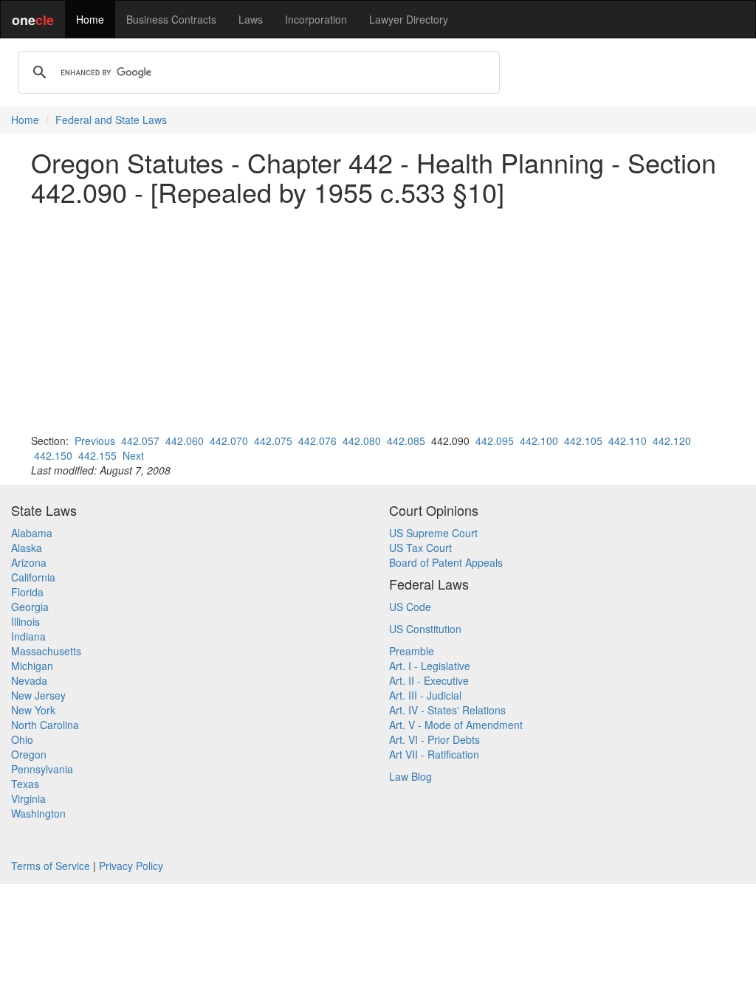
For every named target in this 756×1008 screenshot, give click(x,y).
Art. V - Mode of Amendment (456, 724)
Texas (25, 783)
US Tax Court (420, 547)
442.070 (229, 440)
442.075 (273, 440)
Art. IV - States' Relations (447, 710)
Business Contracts (171, 19)
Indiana (28, 636)
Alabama (31, 532)
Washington (38, 813)
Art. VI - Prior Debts (434, 739)
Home (90, 19)
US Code (410, 606)
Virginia (28, 798)
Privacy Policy (131, 865)
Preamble (411, 650)
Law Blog (410, 776)
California (33, 577)
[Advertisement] (378, 319)
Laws (250, 19)
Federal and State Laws (111, 119)
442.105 (583, 440)
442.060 (184, 440)
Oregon (29, 754)
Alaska (26, 547)
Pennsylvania (42, 769)
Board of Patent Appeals (446, 562)
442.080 (362, 440)
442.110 (627, 440)
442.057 (140, 440)
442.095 (494, 440)
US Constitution (425, 628)
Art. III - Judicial (425, 695)
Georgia (30, 606)
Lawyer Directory (408, 19)
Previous (95, 440)
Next (133, 455)
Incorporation (316, 19)
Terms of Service (50, 865)
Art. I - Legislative (429, 665)
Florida (27, 591)
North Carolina (45, 724)
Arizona (29, 562)
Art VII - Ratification (434, 754)
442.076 (317, 440)
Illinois (25, 621)
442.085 (406, 440)
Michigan (32, 665)
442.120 (672, 440)
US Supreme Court (433, 532)
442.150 (53, 455)
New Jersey (38, 695)
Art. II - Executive (429, 680)
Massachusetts (46, 650)
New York (33, 710)
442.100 (539, 440)
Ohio (22, 739)
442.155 (97, 455)
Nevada (29, 680)
